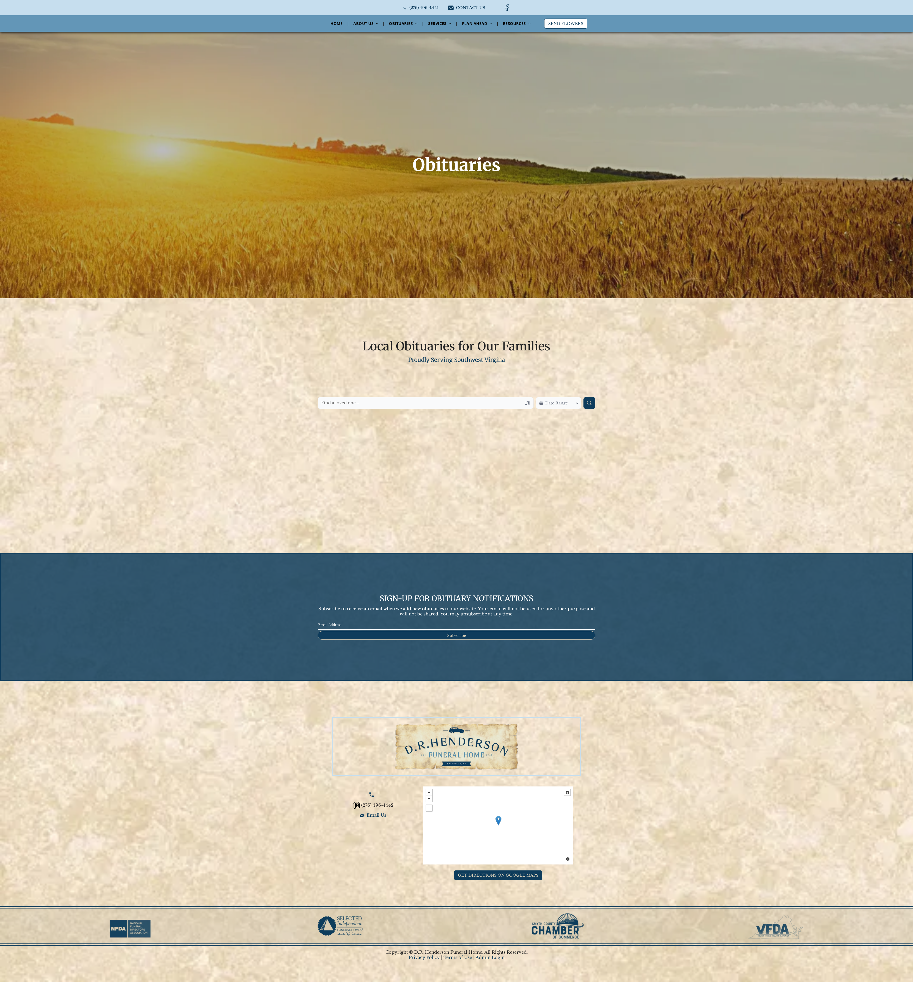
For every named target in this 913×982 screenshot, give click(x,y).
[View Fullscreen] (429, 808)
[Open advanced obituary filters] (527, 403)
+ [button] (429, 792)
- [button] (429, 798)
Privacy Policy (424, 957)
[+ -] (498, 825)
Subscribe (456, 635)
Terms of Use (457, 957)
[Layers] (567, 792)
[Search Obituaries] (589, 403)
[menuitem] (337, 23)
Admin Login (490, 957)
